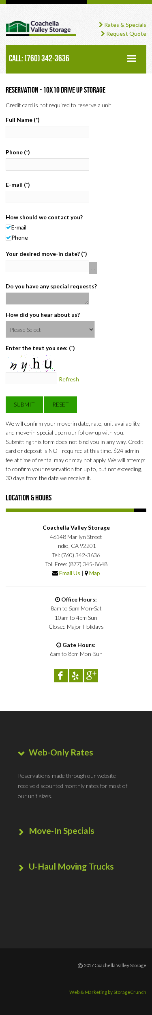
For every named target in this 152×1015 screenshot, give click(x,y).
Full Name (23, 119)
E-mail (18, 184)
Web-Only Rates (61, 752)
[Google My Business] (91, 676)
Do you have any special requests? (51, 286)
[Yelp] (76, 676)
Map (94, 572)
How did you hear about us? (43, 314)
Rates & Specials (124, 24)
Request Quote (125, 33)
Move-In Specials (61, 830)
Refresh (69, 379)
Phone (18, 152)
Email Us (69, 572)
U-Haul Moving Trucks (71, 866)
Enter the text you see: (40, 347)
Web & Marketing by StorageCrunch (107, 992)
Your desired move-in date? (46, 253)
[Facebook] (61, 676)
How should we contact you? (44, 217)
